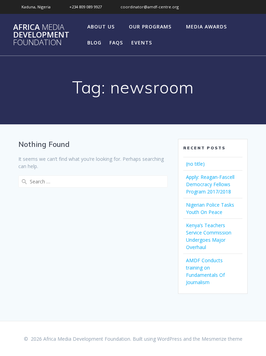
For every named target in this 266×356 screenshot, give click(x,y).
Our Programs (150, 26)
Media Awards (206, 26)
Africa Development (41, 35)
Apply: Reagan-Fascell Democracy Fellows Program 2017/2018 (210, 184)
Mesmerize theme (222, 339)
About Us (101, 26)
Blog (94, 42)
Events (141, 42)
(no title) (195, 163)
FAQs (116, 42)
